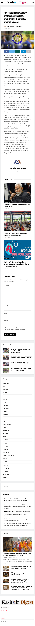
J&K (4, 421)
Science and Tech (8, 455)
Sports (5, 462)
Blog (4, 386)
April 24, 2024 (7, 237)
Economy (5, 399)
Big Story (6, 383)
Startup (5, 465)
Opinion (5, 440)
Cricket (5, 396)
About (7, 614)
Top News (6, 468)
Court (5, 393)
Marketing (6, 430)
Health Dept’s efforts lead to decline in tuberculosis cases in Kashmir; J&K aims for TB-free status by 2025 (16, 264)
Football (6, 414)
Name (6, 306)
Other (5, 443)
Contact (13, 614)
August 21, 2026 (12, 557)
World (5, 477)
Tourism (5, 471)
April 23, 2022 (8, 28)
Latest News (8, 229)
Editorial (6, 405)
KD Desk (5, 557)
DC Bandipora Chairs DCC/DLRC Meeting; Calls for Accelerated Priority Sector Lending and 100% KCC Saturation (15, 500)
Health (6, 258)
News (9, 10)
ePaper (18, 614)
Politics (5, 446)
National (13, 10)
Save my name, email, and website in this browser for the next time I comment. (16, 328)
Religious (6, 452)
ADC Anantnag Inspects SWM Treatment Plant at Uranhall (17, 511)
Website (6, 320)
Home (5, 10)
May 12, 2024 (7, 208)
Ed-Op (4, 402)
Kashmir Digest (5, 607)
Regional (5, 449)
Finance (5, 411)
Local (5, 427)
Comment (7, 285)
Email (6, 313)
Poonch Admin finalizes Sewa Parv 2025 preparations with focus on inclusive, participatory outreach (20, 351)
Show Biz (5, 458)
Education (6, 408)
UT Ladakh (6, 474)
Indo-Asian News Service (15, 26)
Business (5, 389)
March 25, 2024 (7, 268)
